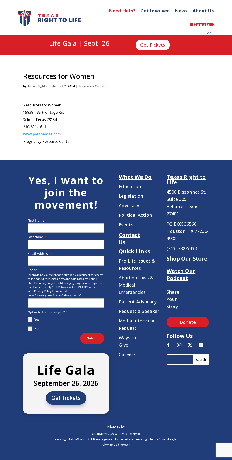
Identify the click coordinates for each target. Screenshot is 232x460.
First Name (37, 220)
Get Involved (155, 11)
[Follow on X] (190, 344)
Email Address (40, 253)
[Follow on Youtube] (200, 344)
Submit (92, 338)
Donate (201, 24)
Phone (32, 270)
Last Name (37, 237)
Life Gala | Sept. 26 (79, 43)
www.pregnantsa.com (42, 134)
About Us (203, 11)
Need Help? (122, 11)
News (181, 11)
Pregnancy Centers (92, 86)
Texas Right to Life (41, 86)
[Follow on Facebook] (168, 344)
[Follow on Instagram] (179, 344)
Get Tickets (152, 45)
